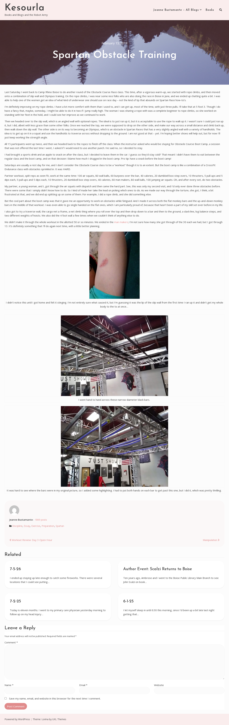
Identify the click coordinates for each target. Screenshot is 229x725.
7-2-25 (15, 601)
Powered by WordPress (17, 719)
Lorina (45, 719)
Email (83, 685)
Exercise (35, 526)
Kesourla (25, 8)
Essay (27, 526)
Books (210, 10)
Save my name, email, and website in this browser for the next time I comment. (55, 698)
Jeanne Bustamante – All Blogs (176, 10)
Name (9, 685)
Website (159, 685)
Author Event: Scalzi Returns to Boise (157, 569)
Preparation (48, 526)
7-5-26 (15, 569)
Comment (11, 642)
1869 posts (41, 519)
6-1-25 (128, 601)
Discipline (17, 526)
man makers (121, 222)
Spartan (60, 526)
